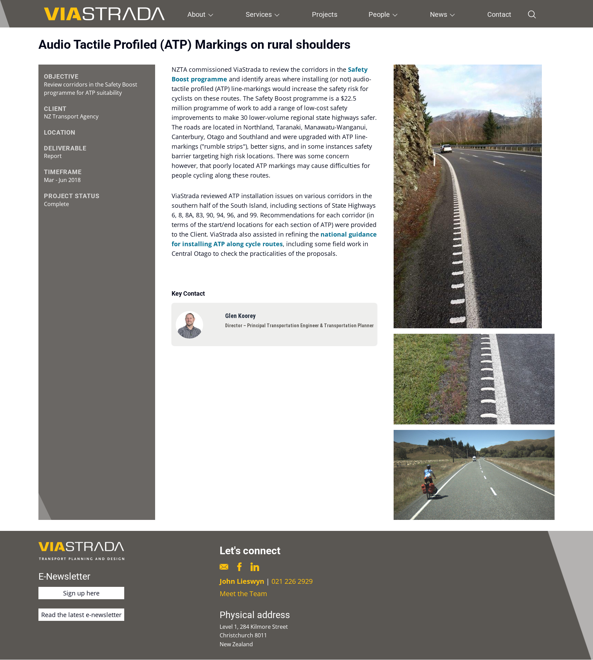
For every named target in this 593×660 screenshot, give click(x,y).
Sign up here (81, 593)
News (438, 14)
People (379, 14)
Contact (499, 14)
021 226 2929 (292, 581)
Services (259, 14)
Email (224, 566)
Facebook (239, 566)
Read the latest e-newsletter (81, 615)
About (196, 14)
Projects (324, 14)
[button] (474, 196)
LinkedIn (255, 566)
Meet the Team (243, 593)
